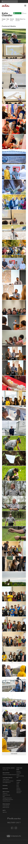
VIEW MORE (14, 753)
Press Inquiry (6, 804)
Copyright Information (7, 798)
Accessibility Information (8, 799)
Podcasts (18, 789)
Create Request (6, 805)
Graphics (18, 788)
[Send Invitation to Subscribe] (25, 13)
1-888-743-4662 (6, 779)
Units (4, 810)
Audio (18, 786)
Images (18, 782)
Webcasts (19, 792)
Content (18, 780)
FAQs (4, 796)
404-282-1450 (5, 769)
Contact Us (5, 793)
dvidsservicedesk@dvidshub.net (9, 774)
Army (11, 20)
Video (18, 783)
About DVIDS (6, 791)
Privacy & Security (6, 795)
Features (5, 785)
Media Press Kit (6, 807)
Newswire (5, 788)
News (18, 785)
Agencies (5, 812)
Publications (19, 791)
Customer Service (6, 801)
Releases (18, 771)
